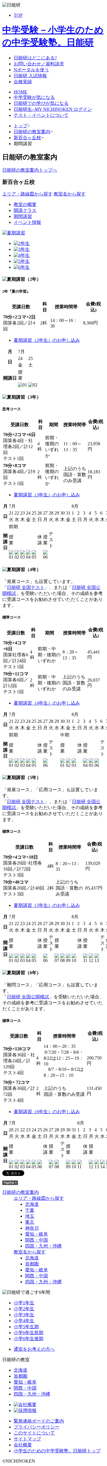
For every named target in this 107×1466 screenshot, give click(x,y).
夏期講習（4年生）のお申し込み (47, 703)
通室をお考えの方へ (34, 1349)
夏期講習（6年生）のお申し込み (47, 1111)
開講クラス (25, 210)
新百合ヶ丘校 (27, 137)
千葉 (29, 1210)
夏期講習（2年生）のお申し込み (47, 340)
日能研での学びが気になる (41, 103)
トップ (20, 125)
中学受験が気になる (34, 97)
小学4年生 (24, 1320)
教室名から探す (70, 193)
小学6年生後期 (28, 1338)
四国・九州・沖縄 (43, 1246)
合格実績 (23, 81)
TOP (18, 15)
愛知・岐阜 (36, 1234)
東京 (29, 1222)
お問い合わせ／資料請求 (39, 63)
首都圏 (32, 1263)
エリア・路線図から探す (27, 193)
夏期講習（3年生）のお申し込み (47, 494)
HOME (20, 91)
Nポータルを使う (31, 69)
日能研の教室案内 (32, 131)
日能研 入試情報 (30, 75)
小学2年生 (24, 1308)
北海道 (32, 1204)
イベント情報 (27, 222)
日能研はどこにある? (35, 57)
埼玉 (29, 1216)
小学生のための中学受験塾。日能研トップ (57, 1450)
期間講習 (23, 216)
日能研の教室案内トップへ (29, 170)
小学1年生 (24, 1302)
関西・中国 (36, 1240)
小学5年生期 (26, 1326)
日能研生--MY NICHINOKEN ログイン (53, 109)
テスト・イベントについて (41, 115)
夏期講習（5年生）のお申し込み (47, 905)
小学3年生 (24, 1314)
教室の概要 (25, 204)
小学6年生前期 (28, 1332)
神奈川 (32, 1228)
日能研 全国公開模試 (28, 996)
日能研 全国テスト (26, 587)
